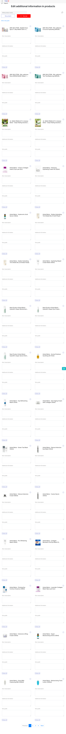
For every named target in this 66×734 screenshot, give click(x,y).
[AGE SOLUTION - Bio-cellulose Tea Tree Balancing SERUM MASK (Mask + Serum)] (63, 73)
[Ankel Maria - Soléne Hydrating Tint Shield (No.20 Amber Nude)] (30, 259)
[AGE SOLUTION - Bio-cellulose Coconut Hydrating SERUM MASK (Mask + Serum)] (63, 26)
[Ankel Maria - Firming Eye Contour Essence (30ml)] (30, 585)
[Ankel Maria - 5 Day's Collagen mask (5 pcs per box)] (30, 166)
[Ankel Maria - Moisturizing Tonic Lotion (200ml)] (63, 679)
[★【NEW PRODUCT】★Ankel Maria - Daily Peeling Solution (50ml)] (30, 119)
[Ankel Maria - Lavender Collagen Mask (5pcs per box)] (63, 585)
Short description (6, 36)
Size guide (4, 56)
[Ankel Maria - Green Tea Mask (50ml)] (30, 446)
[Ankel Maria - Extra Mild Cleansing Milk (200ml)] (30, 679)
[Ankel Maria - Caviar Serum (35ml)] (63, 492)
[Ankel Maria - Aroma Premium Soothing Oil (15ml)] (63, 352)
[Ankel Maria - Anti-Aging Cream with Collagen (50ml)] (63, 399)
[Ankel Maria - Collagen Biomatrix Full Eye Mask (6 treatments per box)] (63, 539)
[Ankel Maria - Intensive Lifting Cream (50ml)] (30, 632)
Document (8, 16)
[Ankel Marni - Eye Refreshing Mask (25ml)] (30, 399)
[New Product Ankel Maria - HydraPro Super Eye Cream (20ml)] (63, 306)
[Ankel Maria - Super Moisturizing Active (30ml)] (63, 632)
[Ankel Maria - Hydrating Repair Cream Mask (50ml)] (63, 259)
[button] (64, 368)
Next (42, 725)
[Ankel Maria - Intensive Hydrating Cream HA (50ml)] (63, 166)
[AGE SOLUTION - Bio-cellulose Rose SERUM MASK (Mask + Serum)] (30, 73)
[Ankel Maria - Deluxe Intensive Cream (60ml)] (30, 492)
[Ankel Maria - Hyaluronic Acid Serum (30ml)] (30, 212)
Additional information (7, 46)
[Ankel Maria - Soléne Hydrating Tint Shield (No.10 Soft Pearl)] (63, 212)
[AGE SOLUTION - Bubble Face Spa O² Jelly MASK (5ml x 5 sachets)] (30, 26)
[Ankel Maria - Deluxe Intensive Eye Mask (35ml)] (63, 446)
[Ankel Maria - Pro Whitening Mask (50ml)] (30, 539)
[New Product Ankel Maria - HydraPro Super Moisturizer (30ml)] (30, 306)
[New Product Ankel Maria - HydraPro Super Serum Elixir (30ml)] (30, 352)
